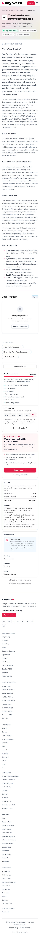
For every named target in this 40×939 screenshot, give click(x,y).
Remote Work (6, 822)
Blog (3, 818)
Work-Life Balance (8, 690)
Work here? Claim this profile (21, 580)
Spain (4, 764)
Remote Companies (8, 780)
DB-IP (24, 924)
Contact (5, 900)
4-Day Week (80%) (8, 700)
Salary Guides (7, 829)
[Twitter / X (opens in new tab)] (4, 621)
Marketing (5, 644)
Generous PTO (7, 715)
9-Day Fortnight (7, 693)
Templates (5, 861)
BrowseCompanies (20, 326)
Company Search (8, 10)
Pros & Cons (6, 878)
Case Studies (6, 847)
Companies (20, 10)
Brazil (4, 761)
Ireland (4, 750)
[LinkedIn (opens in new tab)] (9, 621)
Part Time (5, 718)
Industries (5, 850)
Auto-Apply (6, 871)
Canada (4, 743)
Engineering (6, 637)
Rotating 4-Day (7, 711)
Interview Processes (9, 840)
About (4, 896)
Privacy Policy (13, 928)
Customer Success (8, 651)
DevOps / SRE (7, 669)
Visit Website (23, 367)
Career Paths (6, 854)
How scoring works (23, 381)
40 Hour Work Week (9, 882)
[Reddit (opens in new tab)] (32, 621)
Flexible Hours (7, 704)
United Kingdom (7, 739)
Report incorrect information (21, 583)
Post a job (5, 912)
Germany (5, 757)
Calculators (6, 886)
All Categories (7, 676)
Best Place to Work (8, 805)
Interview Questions (8, 836)
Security (5, 672)
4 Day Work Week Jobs (12, 347)
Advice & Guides (7, 843)
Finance (4, 658)
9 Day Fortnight (7, 808)
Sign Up (31, 3)
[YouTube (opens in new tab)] (4, 626)
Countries (5, 893)
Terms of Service (25, 928)
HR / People (6, 662)
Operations (6, 655)
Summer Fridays (7, 707)
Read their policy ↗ (23, 428)
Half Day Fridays (7, 697)
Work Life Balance (8, 825)
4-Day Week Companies (10, 776)
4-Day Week (6, 686)
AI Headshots (6, 875)
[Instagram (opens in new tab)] (13, 621)
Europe (4, 732)
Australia (5, 753)
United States (6, 735)
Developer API (7, 904)
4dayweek (8, 600)
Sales (4, 647)
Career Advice (7, 833)
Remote (4, 728)
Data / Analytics (7, 665)
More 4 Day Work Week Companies (16, 352)
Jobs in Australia (9, 357)
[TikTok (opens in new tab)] (18, 621)
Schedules (5, 858)
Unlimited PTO (7, 801)
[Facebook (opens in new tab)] (23, 621)
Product (5, 640)
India (3, 746)
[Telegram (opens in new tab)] (27, 621)
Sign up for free (9, 615)
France (4, 768)
